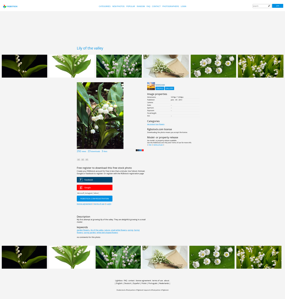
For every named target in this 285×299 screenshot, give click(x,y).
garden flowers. (83, 230)
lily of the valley (97, 230)
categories (105, 6)
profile (159, 88)
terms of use (158, 145)
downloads (95, 151)
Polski (144, 283)
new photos (118, 6)
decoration (151, 124)
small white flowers (119, 230)
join (277, 6)
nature (107, 230)
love (157, 124)
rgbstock (12, 6)
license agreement (143, 280)
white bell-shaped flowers (107, 232)
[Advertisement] (142, 27)
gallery (169, 88)
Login (183, 6)
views (84, 151)
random (141, 6)
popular (130, 6)
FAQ (148, 6)
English (119, 283)
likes (105, 151)
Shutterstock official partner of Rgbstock (129, 290)
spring (130, 230)
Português (152, 283)
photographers (170, 6)
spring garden (90, 232)
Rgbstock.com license (159, 129)
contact (156, 6)
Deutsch (127, 283)
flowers (161, 124)
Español (136, 283)
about (166, 280)
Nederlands (164, 283)
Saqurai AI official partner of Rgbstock (156, 290)
